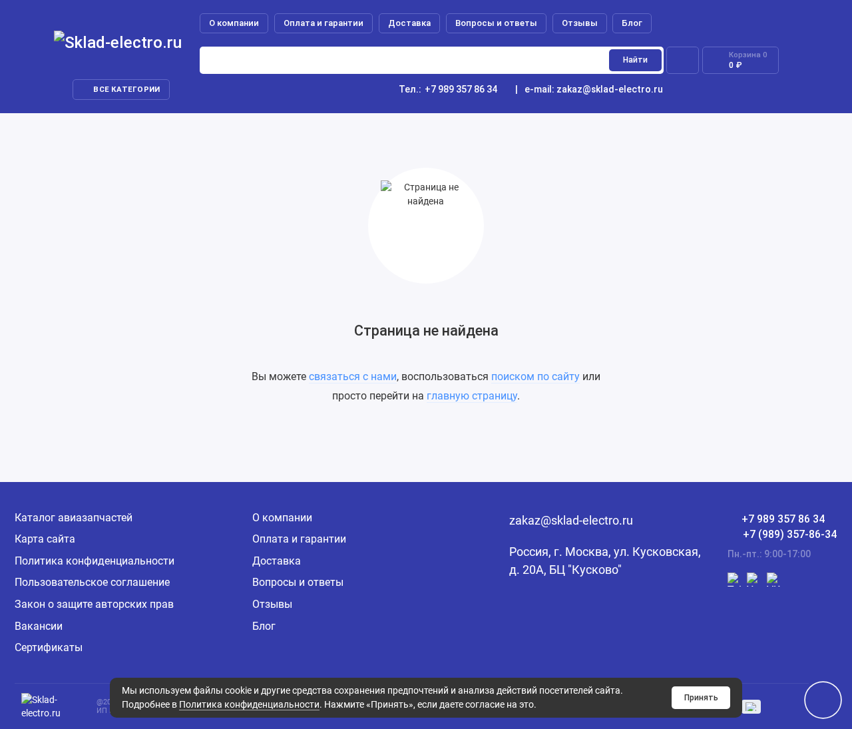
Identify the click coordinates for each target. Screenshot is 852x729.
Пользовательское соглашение (92, 582)
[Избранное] (682, 60)
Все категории (126, 89)
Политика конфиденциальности (249, 704)
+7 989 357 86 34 (448, 89)
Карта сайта (45, 539)
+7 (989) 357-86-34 (790, 534)
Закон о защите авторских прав (94, 604)
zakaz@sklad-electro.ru (609, 89)
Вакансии (39, 626)
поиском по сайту (535, 376)
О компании (234, 23)
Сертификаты (49, 647)
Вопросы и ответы (496, 23)
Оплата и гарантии (323, 23)
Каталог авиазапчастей (73, 517)
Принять (701, 697)
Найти (635, 60)
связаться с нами (353, 376)
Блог (632, 23)
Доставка (409, 23)
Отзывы (580, 23)
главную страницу (472, 395)
